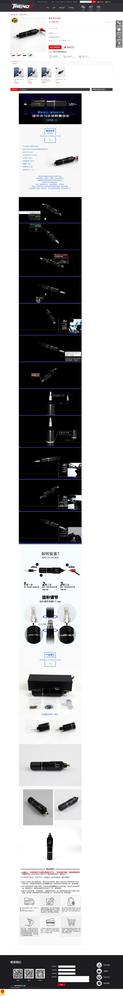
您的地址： (55, 973)
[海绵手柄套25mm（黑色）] (60, 77)
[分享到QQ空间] (54, 51)
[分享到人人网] (60, 51)
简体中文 (109, 2)
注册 (57, 2)
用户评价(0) (23, 89)
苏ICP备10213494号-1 (15, 987)
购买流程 (107, 983)
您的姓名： (55, 966)
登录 (53, 2)
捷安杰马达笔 (23, 14)
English (101, 2)
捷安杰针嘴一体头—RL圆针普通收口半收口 (46, 81)
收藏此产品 (70, 47)
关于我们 (71, 7)
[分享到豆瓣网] (64, 51)
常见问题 (107, 965)
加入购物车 (55, 47)
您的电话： (55, 970)
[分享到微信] (66, 51)
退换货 (106, 971)
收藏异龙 (75, 2)
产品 (47, 7)
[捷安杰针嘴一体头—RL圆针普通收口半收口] (47, 77)
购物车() (68, 2)
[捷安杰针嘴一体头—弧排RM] (19, 77)
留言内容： (55, 977)
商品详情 (14, 89)
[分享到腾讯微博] (58, 51)
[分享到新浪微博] (56, 51)
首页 (41, 7)
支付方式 (107, 977)
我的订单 (62, 2)
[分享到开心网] (62, 51)
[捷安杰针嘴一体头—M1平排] (33, 77)
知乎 (54, 7)
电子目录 (62, 7)
